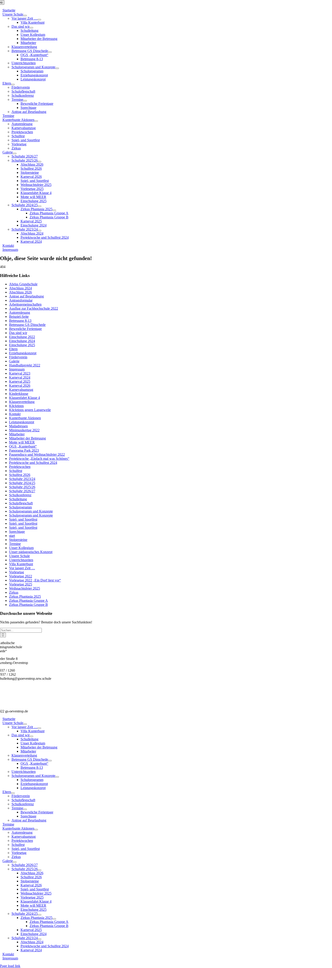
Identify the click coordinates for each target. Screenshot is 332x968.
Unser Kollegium (21, 548)
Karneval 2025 (19, 381)
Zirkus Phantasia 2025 (25, 596)
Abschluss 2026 (20, 292)
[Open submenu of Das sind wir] (31, 27)
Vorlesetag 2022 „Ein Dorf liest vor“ (35, 580)
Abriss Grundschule (23, 284)
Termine (15, 544)
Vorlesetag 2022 (20, 576)
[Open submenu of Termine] (25, 100)
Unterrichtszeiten (21, 560)
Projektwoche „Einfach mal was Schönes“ (39, 458)
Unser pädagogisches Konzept (30, 552)
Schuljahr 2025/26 (22, 487)
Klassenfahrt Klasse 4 (24, 398)
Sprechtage (17, 531)
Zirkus (13, 592)
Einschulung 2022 (22, 337)
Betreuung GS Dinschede (27, 325)
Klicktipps (16, 406)
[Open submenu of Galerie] (14, 153)
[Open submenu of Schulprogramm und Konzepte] (57, 68)
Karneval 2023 (19, 373)
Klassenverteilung (22, 402)
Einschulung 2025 (22, 345)
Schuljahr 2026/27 (22, 491)
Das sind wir (18, 333)
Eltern (13, 349)
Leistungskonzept (21, 422)
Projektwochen (19, 467)
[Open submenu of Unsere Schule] (25, 15)
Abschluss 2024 (20, 288)
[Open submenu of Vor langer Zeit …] (39, 19)
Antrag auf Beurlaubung (26, 296)
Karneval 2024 (19, 377)
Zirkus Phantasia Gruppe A (28, 600)
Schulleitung (18, 499)
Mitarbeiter (17, 434)
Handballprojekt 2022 (24, 365)
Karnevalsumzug (21, 389)
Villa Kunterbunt (21, 564)
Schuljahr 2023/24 (22, 479)
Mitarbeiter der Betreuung (27, 438)
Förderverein (18, 357)
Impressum (17, 369)
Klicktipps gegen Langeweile (30, 410)
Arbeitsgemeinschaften (25, 304)
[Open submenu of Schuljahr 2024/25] (39, 206)
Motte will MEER (22, 442)
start (12, 536)
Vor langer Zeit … (22, 568)
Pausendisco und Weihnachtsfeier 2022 (37, 454)
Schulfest (15, 471)
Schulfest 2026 (19, 475)
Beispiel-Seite (19, 316)
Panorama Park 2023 (24, 450)
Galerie (14, 361)
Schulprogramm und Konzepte (31, 511)
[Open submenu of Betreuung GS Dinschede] (50, 52)
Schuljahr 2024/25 (22, 483)
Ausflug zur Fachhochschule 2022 (33, 308)
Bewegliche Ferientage (25, 329)
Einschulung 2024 (22, 341)
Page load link (10, 966)
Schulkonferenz (20, 495)
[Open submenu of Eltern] (13, 84)
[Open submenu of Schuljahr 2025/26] (39, 161)
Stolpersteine (18, 540)
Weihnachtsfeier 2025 (24, 588)
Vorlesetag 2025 (20, 584)
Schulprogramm (20, 507)
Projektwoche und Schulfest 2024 (33, 463)
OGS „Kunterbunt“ (23, 446)
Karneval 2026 (19, 385)
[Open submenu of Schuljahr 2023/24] (39, 230)
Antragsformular (21, 300)
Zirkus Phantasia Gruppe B (28, 604)
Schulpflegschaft (21, 503)
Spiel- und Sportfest (23, 519)
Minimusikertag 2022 (24, 430)
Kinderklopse (18, 394)
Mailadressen (18, 426)
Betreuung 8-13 (20, 321)
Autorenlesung (19, 312)
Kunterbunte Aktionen (25, 418)
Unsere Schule (19, 556)
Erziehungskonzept (22, 353)
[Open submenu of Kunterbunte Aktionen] (36, 121)
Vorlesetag (16, 572)
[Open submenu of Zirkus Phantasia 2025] (54, 210)
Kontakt (15, 414)
